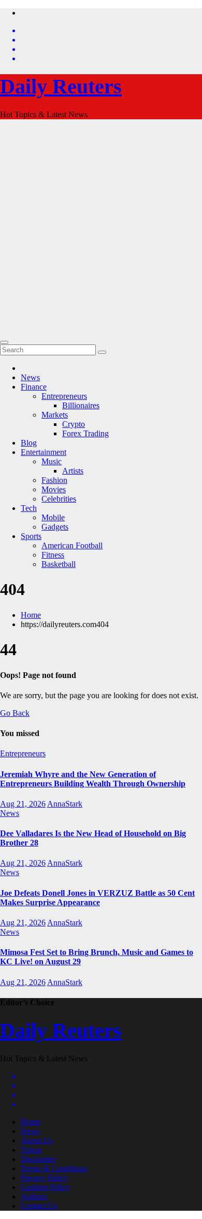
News (30, 377)
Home (31, 615)
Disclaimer (38, 1159)
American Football (72, 545)
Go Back (15, 713)
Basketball (58, 564)
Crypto (73, 424)
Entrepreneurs (64, 396)
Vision (31, 1149)
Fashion (54, 480)
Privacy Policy (44, 1177)
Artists (72, 470)
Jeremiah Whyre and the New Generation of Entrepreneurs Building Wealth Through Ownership (92, 779)
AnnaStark (64, 803)
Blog (29, 442)
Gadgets (54, 526)
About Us (37, 1140)
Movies (53, 489)
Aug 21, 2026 (23, 803)
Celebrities (58, 498)
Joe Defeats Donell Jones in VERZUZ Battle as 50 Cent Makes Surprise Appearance (97, 898)
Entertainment (43, 452)
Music (51, 461)
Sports (31, 536)
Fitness (52, 554)
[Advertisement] (101, 229)
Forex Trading (85, 433)
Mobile (53, 517)
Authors (34, 1196)
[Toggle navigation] (4, 342)
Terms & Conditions (54, 1168)
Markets (54, 414)
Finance (34, 386)
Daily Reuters (61, 86)
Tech (29, 508)
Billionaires (80, 405)
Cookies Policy (45, 1187)
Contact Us (39, 1205)
